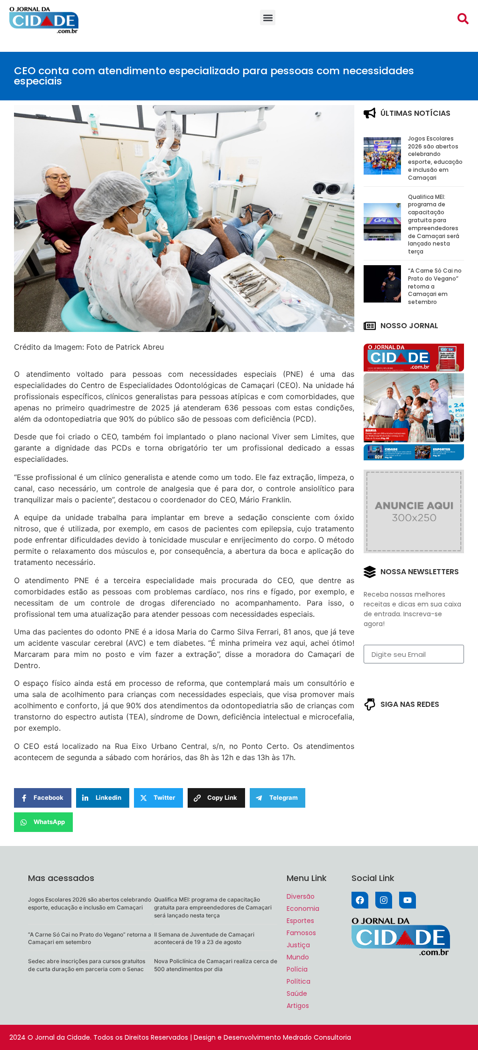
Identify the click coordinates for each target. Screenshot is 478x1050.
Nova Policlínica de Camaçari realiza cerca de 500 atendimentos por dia (215, 965)
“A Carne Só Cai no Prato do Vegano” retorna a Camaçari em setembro (89, 938)
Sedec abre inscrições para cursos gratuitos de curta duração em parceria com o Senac (86, 965)
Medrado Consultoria (317, 1037)
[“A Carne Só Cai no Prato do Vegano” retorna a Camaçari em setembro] (382, 299)
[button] (267, 17)
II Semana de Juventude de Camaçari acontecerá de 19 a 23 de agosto (204, 938)
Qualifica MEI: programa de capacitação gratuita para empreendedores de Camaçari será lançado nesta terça (433, 224)
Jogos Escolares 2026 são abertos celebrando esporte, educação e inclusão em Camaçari (435, 158)
